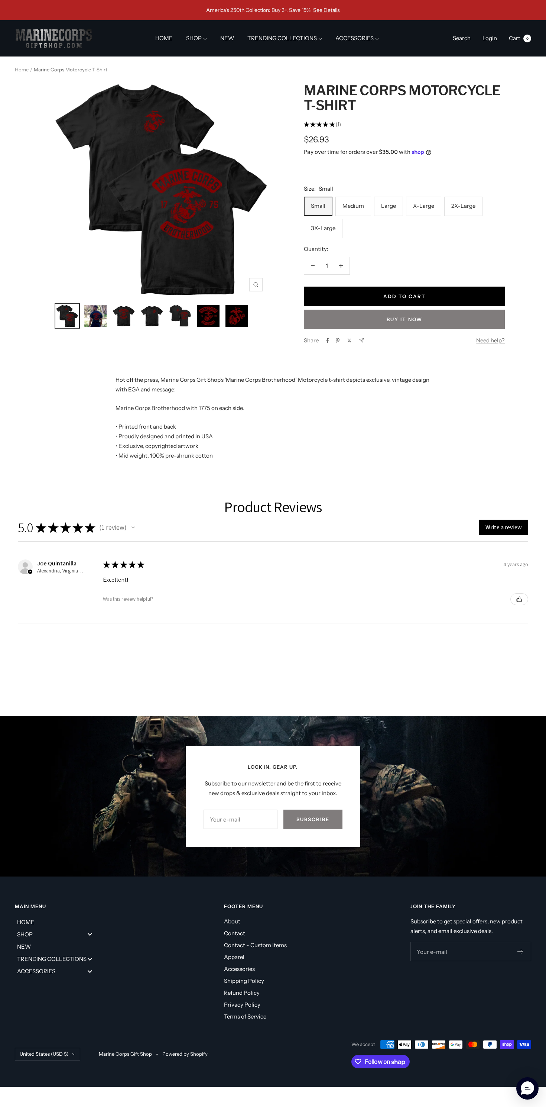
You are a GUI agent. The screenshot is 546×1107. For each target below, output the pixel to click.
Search (462, 38)
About (232, 921)
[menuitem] (164, 38)
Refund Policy (242, 992)
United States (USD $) (44, 1054)
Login (489, 38)
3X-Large (323, 228)
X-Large (423, 205)
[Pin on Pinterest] (337, 340)
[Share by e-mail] (361, 340)
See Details (326, 10)
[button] (133, 527)
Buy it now (404, 319)
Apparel (234, 957)
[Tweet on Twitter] (349, 340)
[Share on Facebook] (327, 340)
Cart (519, 38)
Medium (353, 205)
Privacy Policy (242, 1004)
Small (318, 205)
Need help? (490, 340)
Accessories (239, 968)
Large (388, 205)
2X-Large (463, 205)
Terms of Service (245, 1016)
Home (22, 69)
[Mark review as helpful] (519, 599)
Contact (234, 933)
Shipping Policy (244, 980)
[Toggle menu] (90, 934)
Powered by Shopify (185, 1054)
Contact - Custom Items (255, 945)
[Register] (520, 951)
